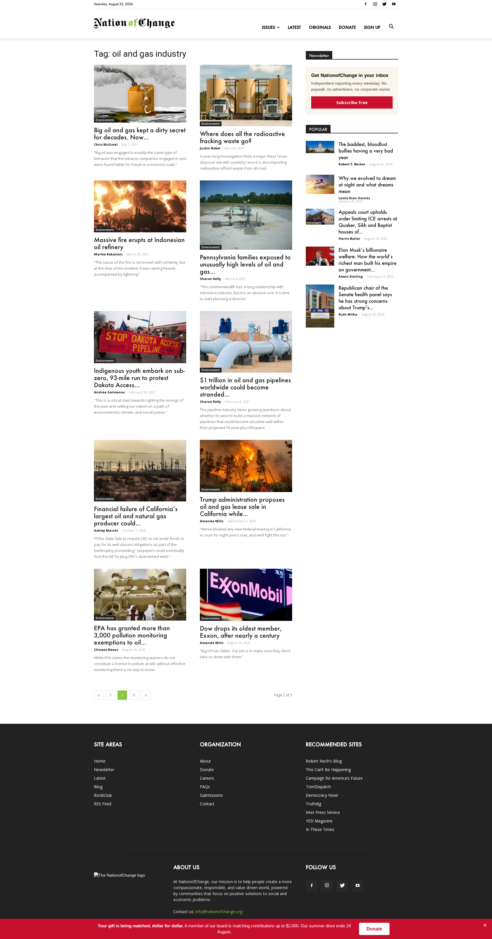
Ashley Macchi (106, 530)
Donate (347, 27)
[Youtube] (394, 4)
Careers (207, 778)
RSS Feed (102, 803)
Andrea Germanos (109, 392)
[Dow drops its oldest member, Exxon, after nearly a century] (246, 595)
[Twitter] (384, 4)
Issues (268, 27)
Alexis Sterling (351, 276)
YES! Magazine (319, 821)
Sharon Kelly (210, 279)
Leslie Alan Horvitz (354, 198)
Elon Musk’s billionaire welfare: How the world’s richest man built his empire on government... (367, 260)
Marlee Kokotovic (108, 254)
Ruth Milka (348, 314)
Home (99, 761)
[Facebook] (365, 4)
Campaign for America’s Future (334, 778)
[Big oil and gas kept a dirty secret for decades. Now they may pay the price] (140, 94)
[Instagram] (375, 4)
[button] (391, 27)
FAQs (205, 786)
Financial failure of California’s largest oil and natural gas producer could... (136, 516)
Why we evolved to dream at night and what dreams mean (367, 184)
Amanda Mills (212, 521)
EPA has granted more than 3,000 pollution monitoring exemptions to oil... (132, 635)
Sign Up (372, 27)
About (205, 761)
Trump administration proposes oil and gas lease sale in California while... (242, 506)
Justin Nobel (210, 148)
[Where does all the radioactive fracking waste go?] (246, 95)
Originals (320, 27)
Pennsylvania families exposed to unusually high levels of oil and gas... (245, 264)
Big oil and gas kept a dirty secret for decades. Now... (140, 133)
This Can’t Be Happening (328, 769)
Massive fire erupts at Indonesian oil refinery (139, 243)
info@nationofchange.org (218, 911)
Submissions (211, 795)
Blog (98, 786)
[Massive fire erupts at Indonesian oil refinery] (140, 206)
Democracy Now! (322, 795)
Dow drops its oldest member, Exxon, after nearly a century (241, 631)
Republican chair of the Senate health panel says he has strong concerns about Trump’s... (365, 297)
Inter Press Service (323, 812)
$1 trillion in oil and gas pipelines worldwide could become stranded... (245, 387)
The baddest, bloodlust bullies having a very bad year (366, 150)
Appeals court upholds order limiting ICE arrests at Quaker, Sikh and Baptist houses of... (368, 222)
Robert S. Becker (352, 164)
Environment (105, 120)
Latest (294, 27)
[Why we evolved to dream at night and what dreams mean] (320, 184)
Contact (207, 803)
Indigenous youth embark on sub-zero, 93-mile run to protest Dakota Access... (139, 378)
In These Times (320, 829)
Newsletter (104, 769)
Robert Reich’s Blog (324, 761)
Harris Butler (349, 238)
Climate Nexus (106, 649)
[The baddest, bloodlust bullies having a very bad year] (320, 147)
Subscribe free (352, 102)
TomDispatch (318, 786)
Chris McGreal (106, 144)
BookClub (103, 795)
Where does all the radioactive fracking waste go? (242, 137)
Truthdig (313, 803)
